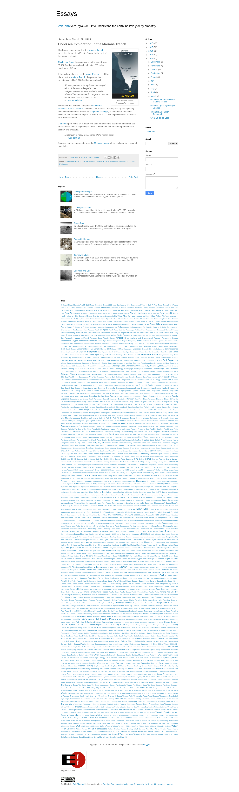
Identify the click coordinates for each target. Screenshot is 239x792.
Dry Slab (92, 404)
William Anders (106, 726)
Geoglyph (174, 443)
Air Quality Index (168, 310)
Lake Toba (76, 526)
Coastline (93, 377)
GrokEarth (63, 26)
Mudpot (175, 564)
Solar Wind (93, 655)
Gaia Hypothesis (126, 440)
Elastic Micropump (137, 415)
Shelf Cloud (152, 644)
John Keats (96, 509)
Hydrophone (94, 486)
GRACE (148, 459)
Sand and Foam (72, 636)
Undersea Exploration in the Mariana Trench (162, 100)
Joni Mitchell (159, 512)
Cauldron (165, 363)
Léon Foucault (120, 531)
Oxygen (74, 592)
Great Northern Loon (69, 464)
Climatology (127, 374)
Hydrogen (76, 486)
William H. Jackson (164, 726)
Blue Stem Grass (77, 355)
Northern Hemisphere (110, 578)
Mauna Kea (65, 553)
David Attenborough (146, 393)
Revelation (152, 622)
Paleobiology (66, 595)
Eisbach (120, 415)
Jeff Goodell (166, 503)
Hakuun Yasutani (67, 470)
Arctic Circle (148, 333)
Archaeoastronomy (68, 333)
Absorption (105, 307)
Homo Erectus (156, 478)
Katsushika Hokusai (140, 518)
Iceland (96, 489)
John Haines (87, 509)
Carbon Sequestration (76, 360)
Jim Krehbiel (84, 506)
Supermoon (164, 671)
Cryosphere (173, 388)
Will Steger (95, 726)
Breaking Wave (121, 355)
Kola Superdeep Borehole (168, 520)
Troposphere (154, 704)
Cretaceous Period (133, 388)
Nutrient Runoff (113, 581)
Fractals (169, 434)
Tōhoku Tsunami (172, 699)
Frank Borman (73, 138)
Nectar (144, 572)
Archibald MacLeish (83, 333)
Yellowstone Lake (83, 734)
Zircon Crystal (94, 737)
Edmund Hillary (115, 413)
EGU (99, 415)
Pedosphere (126, 597)
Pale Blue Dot (172, 592)
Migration (150, 556)
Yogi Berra (129, 734)
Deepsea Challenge (87, 161)
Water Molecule (172, 718)
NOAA (161, 575)
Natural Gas (167, 570)
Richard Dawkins (171, 622)
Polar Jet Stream (122, 608)
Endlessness (124, 418)
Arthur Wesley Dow (119, 335)
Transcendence (151, 701)
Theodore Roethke (149, 693)
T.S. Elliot (146, 677)
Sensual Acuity (80, 644)
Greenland (135, 464)
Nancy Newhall (115, 567)
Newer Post (64, 177)
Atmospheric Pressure (88, 341)
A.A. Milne (71, 307)
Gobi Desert (65, 459)
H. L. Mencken (167, 467)
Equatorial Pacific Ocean (103, 421)
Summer (86, 671)
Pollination (160, 608)
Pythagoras (144, 616)
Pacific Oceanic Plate (140, 592)
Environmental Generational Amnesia (164, 418)
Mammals (76, 545)
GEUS (152, 451)
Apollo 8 (106, 330)
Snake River (65, 652)
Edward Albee (173, 413)
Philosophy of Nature (90, 603)
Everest (75, 426)
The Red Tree (83, 690)
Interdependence (83, 495)
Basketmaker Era (161, 343)
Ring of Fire (120, 625)
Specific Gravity (147, 660)
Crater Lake (93, 388)
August (154, 77)
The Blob (158, 682)
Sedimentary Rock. (73, 641)
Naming (106, 567)
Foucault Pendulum (148, 434)
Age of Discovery (100, 310)
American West (152, 319)
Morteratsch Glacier (152, 561)
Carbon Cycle (166, 357)
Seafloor (122, 638)
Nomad (175, 575)
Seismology (150, 641)
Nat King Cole (72, 570)
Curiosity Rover (79, 391)
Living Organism (172, 534)
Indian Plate (173, 489)
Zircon (85, 737)
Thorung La (137, 696)
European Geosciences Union (139, 423)
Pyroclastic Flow (120, 616)
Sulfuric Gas (77, 671)
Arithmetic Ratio (79, 335)
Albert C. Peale (112, 313)
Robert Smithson (167, 627)
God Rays (99, 459)
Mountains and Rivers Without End (130, 564)
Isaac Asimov (168, 495)
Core (120, 385)
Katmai (103, 518)
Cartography (96, 363)
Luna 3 (95, 540)
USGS (122, 709)
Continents (138, 382)
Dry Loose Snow (81, 404)
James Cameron (75, 108)
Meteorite (89, 556)
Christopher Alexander (143, 369)
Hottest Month (109, 481)
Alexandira (104, 316)
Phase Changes (67, 603)
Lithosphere (145, 534)
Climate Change (69, 374)
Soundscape (83, 658)
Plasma (63, 608)
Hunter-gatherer (163, 484)
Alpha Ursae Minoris (92, 319)
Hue (134, 481)
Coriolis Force (133, 385)
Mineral (63, 559)
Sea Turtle (115, 638)
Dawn (86, 396)
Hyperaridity (139, 486)
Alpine (103, 319)
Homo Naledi (168, 478)
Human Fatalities (156, 481)
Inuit (137, 495)
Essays (66, 13)
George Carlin (166, 448)
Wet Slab (110, 723)
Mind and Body (172, 556)
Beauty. (127, 346)
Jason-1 (123, 503)
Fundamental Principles (86, 440)
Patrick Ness (153, 595)
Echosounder (164, 410)
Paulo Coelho (78, 597)
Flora (106, 432)
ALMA (73, 319)
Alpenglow (80, 319)
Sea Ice (80, 638)
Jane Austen (106, 503)
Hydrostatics (115, 486)
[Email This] (105, 157)
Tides (116, 699)
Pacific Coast (114, 592)
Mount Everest (93, 74)
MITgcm (112, 559)
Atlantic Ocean (109, 338)
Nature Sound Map (115, 572)
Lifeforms (69, 534)
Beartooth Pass (96, 346)
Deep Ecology (110, 396)
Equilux (117, 421)
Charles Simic (166, 366)
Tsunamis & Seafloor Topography (159, 113)
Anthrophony (88, 327)
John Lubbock (118, 509)
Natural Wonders (75, 572)
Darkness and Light (82, 271)
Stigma (156, 666)
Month (73, 561)
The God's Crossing (154, 685)
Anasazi (175, 319)
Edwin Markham (91, 415)
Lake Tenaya (66, 526)
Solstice (129, 655)
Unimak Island (172, 707)
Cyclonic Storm (144, 391)
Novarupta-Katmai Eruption (161, 578)
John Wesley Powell (128, 512)
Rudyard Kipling (172, 630)
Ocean (141, 581)
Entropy (146, 418)
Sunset (145, 671)
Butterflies (64, 357)
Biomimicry (65, 352)
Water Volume (76, 720)
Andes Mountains (153, 321)
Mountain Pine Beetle (108, 564)
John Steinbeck (93, 512)
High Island (104, 478)
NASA (124, 567)
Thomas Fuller (127, 696)
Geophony (90, 448)
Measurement (120, 553)
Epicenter (75, 421)
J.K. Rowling (168, 497)
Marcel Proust (146, 545)
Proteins (145, 614)
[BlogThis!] (109, 157)
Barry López (133, 343)
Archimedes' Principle (109, 333)
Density (175, 396)
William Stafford (114, 729)
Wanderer (121, 718)
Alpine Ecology (111, 319)
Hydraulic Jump (67, 486)
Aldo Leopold (166, 313)
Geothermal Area (106, 451)
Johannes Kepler (96, 506)
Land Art (84, 526)
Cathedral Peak (139, 363)
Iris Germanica (147, 495)
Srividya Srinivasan (68, 663)
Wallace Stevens (87, 718)
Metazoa (64, 556)
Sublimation (160, 669)
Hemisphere (65, 476)
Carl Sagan (168, 360)
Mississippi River (88, 559)
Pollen (153, 608)
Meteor (70, 556)
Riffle (113, 625)
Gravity (141, 462)
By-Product (73, 357)
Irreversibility (158, 495)
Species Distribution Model (86, 660)
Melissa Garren (140, 553)
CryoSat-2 (165, 388)
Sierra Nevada (172, 647)
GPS (136, 459)
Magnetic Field (112, 542)
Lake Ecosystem (125, 523)
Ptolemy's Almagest (92, 616)
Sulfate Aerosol (66, 671)
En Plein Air (114, 418)
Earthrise (116, 410)
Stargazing (145, 663)
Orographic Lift (123, 589)
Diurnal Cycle (98, 402)
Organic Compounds (155, 586)
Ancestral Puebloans (98, 321)
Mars (98, 550)
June (153, 85)
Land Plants (115, 526)
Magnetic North (125, 542)
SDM (176, 636)
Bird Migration (103, 352)
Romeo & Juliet (129, 630)
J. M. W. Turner (119, 497)
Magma (89, 542)
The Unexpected (96, 693)
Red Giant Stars (168, 619)
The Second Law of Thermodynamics (152, 690)
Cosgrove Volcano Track (163, 385)
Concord (106, 380)
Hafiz (176, 467)
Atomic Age (101, 341)
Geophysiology (110, 448)
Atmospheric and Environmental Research (144, 338)
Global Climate (123, 456)
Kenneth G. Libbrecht (74, 520)
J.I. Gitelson (157, 497)
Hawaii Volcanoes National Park (78, 473)
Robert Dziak (130, 627)
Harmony (118, 470)
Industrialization (118, 492)
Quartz (160, 616)
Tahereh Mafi (155, 677)
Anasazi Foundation (68, 321)
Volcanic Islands (74, 715)
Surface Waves (126, 674)
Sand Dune (93, 636)
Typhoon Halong (94, 707)
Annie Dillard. (168, 324)
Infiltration (128, 492)
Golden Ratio (120, 459)
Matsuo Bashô (141, 550)
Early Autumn (79, 407)
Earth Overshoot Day (131, 407)
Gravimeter (88, 462)
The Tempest (85, 693)
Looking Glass (115, 537)
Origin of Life (76, 589)
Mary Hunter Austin (108, 550)
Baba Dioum (78, 343)
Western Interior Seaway (82, 723)
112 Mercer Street (93, 305)
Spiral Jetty (173, 660)
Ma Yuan (167, 540)
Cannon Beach (127, 357)
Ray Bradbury (131, 619)
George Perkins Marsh (76, 451)
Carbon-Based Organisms (111, 360)
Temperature (80, 679)
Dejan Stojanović (150, 396)
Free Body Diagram (130, 437)
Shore (102, 647)
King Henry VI (140, 520)
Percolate (167, 597)
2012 (150, 58)
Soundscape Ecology (97, 658)
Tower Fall (141, 701)
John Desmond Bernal (155, 506)
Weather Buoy (153, 720)
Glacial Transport (156, 454)
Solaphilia (159, 652)
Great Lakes (173, 462)
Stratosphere (66, 669)
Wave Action (105, 720)
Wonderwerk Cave (68, 731)
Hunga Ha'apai (134, 484)
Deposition (65, 399)
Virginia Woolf (119, 712)
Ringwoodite (130, 625)
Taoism (63, 679)
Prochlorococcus (126, 614)
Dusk (106, 404)
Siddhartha (151, 647)
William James (81, 729)
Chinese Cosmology (115, 369)
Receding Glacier (142, 619)
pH (177, 600)
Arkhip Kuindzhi (91, 335)
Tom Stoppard (82, 701)
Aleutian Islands (92, 316)
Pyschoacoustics (132, 616)
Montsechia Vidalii (83, 561)
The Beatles (149, 682)
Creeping (101, 388)
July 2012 (125, 515)
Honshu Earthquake (85, 481)
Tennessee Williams (170, 679)
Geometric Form (79, 448)
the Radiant (72, 690)
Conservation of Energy (151, 380)
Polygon (175, 608)
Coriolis (124, 385)
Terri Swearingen (86, 682)
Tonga (109, 701)
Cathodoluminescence (153, 363)
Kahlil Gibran (160, 515)
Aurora (139, 341)
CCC (73, 366)
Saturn (153, 636)
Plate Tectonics (73, 608)
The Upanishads (109, 693)
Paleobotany (76, 595)
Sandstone (102, 636)
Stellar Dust (72, 666)
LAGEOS (98, 523)
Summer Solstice (111, 671)
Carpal (78, 363)
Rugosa (64, 633)
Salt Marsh (126, 633)
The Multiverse (113, 688)
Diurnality (107, 402)
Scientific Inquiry (168, 636)
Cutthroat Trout (92, 391)
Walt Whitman (100, 718)
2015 (150, 47)
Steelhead (169, 663)
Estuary (69, 423)
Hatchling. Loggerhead (169, 470)
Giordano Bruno (110, 454)
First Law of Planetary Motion (92, 432)
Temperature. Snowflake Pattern (150, 679)
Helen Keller (164, 473)
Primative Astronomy (84, 614)
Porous (97, 611)
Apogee (91, 330)
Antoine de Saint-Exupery (163, 327)
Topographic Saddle (119, 701)
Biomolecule (74, 352)
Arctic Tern (158, 333)
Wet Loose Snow (99, 723)
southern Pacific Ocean (153, 658)
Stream (106, 669)
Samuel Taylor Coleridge (168, 633)
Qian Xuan (153, 616)
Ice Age (147, 486)
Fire (151, 429)
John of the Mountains (159, 509)
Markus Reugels (90, 550)
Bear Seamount (74, 346)
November (155, 66)
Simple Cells (81, 649)
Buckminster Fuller (148, 354)
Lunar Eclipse (114, 540)
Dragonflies (156, 402)
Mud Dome (157, 564)
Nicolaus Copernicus (117, 575)
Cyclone (135, 391)
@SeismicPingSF (78, 305)
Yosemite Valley (139, 734)
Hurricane (174, 484)
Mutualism (64, 567)
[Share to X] (112, 157)
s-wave (80, 633)
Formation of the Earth (76, 434)
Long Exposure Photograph (99, 537)
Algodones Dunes (143, 316)
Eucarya (85, 423)
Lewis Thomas (165, 531)
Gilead (95, 454)
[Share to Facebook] (115, 157)
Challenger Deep (65, 62)
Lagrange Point (108, 523)
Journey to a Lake (82, 255)
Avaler (175, 341)
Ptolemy (80, 616)
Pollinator (167, 608)
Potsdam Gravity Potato (109, 611)
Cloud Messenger (153, 374)
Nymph (122, 581)
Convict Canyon (80, 385)
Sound (63, 658)
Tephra (68, 682)
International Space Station (111, 495)
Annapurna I (127, 324)
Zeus (81, 737)
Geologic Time (84, 445)
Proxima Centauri (69, 616)
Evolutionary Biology (93, 426)
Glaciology (92, 456)
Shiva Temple (73, 647)
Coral (116, 385)
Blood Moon (134, 352)
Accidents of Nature (118, 307)
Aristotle (69, 335)
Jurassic (149, 515)
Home (99, 177)
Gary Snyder (98, 443)
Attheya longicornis (114, 341)
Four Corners (161, 434)
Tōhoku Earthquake (157, 699)
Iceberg (67, 489)
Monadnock (65, 561)
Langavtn (140, 526)
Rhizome (160, 622)
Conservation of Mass (169, 380)
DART (122, 393)
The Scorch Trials (121, 690)
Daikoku (79, 393)
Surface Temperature (99, 674)
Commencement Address (78, 380)
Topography (132, 701)
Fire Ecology (158, 429)
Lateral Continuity (103, 528)
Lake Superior (163, 523)
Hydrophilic (85, 486)
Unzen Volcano (96, 710)
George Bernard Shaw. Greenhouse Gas (132, 448)
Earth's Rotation (96, 410)
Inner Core (151, 492)
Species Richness (133, 660)
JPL (109, 515)
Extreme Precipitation (167, 426)
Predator (132, 611)
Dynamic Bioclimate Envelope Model (131, 404)
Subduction (137, 669)
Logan (85, 537)
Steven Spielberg (134, 666)
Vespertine (86, 712)
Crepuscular (110, 388)
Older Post (133, 177)
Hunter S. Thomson (148, 484)
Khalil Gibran (105, 520)
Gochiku (80, 459)
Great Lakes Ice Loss (159, 118)
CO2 (62, 377)
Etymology (76, 423)
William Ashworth (119, 726)
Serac (119, 644)
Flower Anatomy (114, 432)
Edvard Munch (149, 413)
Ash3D (162, 335)
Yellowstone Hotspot (68, 734)
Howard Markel (120, 481)
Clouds (175, 374)
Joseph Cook (66, 515)
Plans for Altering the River (158, 605)
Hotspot (100, 481)
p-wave (81, 592)
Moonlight (99, 561)
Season (139, 638)
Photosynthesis (123, 603)
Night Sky (129, 575)
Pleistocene (95, 608)
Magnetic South (137, 542)
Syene (84, 677)
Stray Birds (99, 669)
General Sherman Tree (141, 443)
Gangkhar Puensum (68, 443)
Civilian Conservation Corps (119, 371)
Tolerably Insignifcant (69, 701)
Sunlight (132, 671)
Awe (71, 343)
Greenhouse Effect (109, 464)
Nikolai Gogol (138, 575)
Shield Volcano (164, 644)
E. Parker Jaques (169, 404)
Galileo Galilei (149, 440)
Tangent (175, 677)
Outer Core (160, 589)
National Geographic (118, 161)
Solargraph (102, 655)
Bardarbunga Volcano (110, 343)
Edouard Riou (126, 413)
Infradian (142, 492)
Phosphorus (103, 603)
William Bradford (132, 726)
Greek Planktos (96, 464)
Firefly (176, 429)
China (104, 369)
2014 (150, 51)
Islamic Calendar (80, 497)
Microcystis (134, 556)
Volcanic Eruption (163, 712)
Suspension (173, 674)
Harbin (111, 470)
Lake (117, 523)
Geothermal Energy (120, 451)
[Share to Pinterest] (118, 157)
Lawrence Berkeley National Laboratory (76, 531)
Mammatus (84, 545)
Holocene (131, 478)
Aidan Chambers (145, 310)
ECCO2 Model (153, 410)
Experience (132, 426)
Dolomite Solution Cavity (124, 402)
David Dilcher (168, 393)
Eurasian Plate (119, 423)
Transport (174, 701)
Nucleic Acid (81, 581)
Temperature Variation (129, 679)
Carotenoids (71, 363)
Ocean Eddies (162, 581)
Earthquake (107, 410)
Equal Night (89, 421)
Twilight (78, 707)
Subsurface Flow (172, 669)
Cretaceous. (145, 388)
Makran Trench (66, 545)
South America (111, 658)
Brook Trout (133, 355)
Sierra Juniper (160, 647)
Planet (121, 605)
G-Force (98, 440)
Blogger (146, 744)
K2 (153, 515)
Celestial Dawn (81, 366)
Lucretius (158, 537)
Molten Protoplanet (150, 559)
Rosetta (151, 630)
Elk (177, 415)
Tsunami (167, 704)
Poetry (112, 608)
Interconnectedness (68, 495)
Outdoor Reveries (148, 589)
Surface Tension (114, 674)
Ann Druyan (117, 324)
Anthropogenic (123, 327)
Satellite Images (144, 636)
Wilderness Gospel (68, 726)
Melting (158, 553)
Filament (134, 429)
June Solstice (134, 515)
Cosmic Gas (69, 388)
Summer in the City (96, 671)
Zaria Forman (66, 737)
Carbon (157, 357)
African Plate (85, 310)
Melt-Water (151, 553)
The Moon (104, 688)
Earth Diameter (117, 407)
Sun (119, 671)
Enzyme (64, 421)
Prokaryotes (137, 614)
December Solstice (96, 396)
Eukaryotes (93, 423)
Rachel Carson (84, 619)
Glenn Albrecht (112, 456)
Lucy (164, 537)
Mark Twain (78, 550)
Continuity (147, 382)
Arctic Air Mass (138, 333)
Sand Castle (83, 636)
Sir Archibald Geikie (93, 649)
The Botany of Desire (69, 685)
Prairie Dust (79, 223)
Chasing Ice (72, 369)
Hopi (95, 481)
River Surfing (107, 627)
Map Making (131, 545)
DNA (113, 402)
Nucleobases (91, 581)
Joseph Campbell (171, 512)
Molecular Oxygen (135, 559)
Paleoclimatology (104, 595)
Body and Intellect (107, 355)
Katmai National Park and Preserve (119, 518)
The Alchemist (124, 682)
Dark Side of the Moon (110, 393)
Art (99, 335)
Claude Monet (166, 371)
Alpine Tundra (134, 319)
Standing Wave (95, 663)
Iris (141, 495)
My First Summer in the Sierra (81, 567)
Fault (94, 429)
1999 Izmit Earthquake (117, 305)
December (155, 62)
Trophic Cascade (99, 704)
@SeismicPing (66, 305)
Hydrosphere (105, 486)
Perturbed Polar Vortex (144, 600)
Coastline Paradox (104, 377)
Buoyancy (163, 355)
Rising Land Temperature (163, 625)
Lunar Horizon (125, 540)
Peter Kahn (157, 600)
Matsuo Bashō (153, 550)
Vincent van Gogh (97, 712)
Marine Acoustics (131, 548)
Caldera (88, 357)
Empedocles (75, 418)
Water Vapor (65, 720)
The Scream (133, 690)
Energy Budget (136, 418)
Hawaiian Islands (97, 473)
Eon (69, 421)
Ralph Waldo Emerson (106, 619)
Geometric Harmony (83, 239)
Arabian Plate (140, 330)
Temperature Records (112, 679)
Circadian (81, 371)
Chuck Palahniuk (171, 369)
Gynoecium (157, 467)
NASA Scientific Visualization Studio (141, 567)
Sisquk (134, 649)
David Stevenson (76, 396)
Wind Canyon (139, 729)
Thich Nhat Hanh (91, 696)
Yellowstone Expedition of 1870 (166, 731)
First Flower (76, 432)
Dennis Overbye (165, 396)
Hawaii (63, 473)
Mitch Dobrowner (102, 559)
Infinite (135, 492)
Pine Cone (95, 605)
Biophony (82, 352)
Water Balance (150, 718)
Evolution (82, 426)
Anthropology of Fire (137, 327)
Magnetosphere (150, 542)
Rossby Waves (160, 630)
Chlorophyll (128, 369)
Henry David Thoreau (95, 475)
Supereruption (153, 671)
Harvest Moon (140, 470)
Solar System (84, 655)
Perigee (175, 597)
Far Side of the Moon (82, 429)
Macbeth (175, 540)
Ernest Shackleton (160, 421)
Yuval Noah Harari (171, 734)
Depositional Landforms (79, 399)
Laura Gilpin (115, 528)
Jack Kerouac (88, 500)
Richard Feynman (68, 625)
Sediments (98, 641)
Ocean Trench (77, 584)
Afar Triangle (75, 310)
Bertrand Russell (83, 349)
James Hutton (156, 500)
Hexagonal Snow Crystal (70, 478)
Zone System (105, 737)
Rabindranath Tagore (69, 619)
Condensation (114, 380)
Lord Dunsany (127, 537)
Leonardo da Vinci (134, 531)
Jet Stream (75, 506)
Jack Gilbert (70, 500)
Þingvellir (123, 737)
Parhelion (140, 595)
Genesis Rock (156, 443)
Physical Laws (150, 603)
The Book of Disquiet (170, 682)
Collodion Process (135, 377)
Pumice (110, 616)
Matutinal (174, 550)
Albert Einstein (137, 313)
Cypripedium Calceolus (159, 391)
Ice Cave (154, 486)
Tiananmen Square (87, 699)
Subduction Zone (149, 669)
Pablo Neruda (89, 592)
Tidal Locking (109, 699)
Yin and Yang (118, 734)
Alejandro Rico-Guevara (76, 316)
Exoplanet (106, 426)
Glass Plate (101, 456)
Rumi (69, 633)
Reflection (80, 622)
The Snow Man (73, 693)
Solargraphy (111, 655)
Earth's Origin (83, 410)
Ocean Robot (173, 581)
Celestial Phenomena (95, 366)
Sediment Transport (150, 638)
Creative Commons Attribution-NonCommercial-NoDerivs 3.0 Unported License (138, 784)
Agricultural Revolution (129, 310)
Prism (117, 614)
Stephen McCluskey (118, 666)
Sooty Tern (158, 655)
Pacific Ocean (125, 592)
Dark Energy (87, 393)
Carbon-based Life (93, 360)
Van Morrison (155, 710)
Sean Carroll (131, 638)
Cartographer (87, 363)
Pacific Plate (154, 592)
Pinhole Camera (106, 605)
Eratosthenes (135, 421)
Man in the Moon (95, 545)
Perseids (92, 600)
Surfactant (137, 674)
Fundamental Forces (68, 440)
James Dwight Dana (142, 500)
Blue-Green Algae (92, 355)
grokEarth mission (94, 467)
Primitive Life (97, 614)
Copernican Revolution (104, 385)
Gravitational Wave (130, 462)
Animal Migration (99, 324)
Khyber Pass (115, 520)
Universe (86, 710)
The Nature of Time (144, 688)
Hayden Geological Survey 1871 (117, 473)
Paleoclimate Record (89, 595)
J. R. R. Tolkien (132, 497)
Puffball (103, 616)
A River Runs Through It (161, 305)
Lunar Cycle (103, 540)
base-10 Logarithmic (146, 343)
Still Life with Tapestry (169, 666)
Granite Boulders (67, 462)
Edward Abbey (161, 413)
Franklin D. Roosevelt (114, 437)
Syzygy (139, 677)
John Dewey (169, 506)
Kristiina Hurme (66, 523)
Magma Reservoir (99, 542)
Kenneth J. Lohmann (91, 520)
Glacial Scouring (142, 454)
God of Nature (89, 459)
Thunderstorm (74, 699)
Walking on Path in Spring (148, 715)
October (154, 69)
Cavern (68, 366)
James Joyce (167, 500)
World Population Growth (117, 731)
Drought (71, 404)
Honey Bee (72, 481)
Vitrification (129, 712)
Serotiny (125, 644)
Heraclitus (146, 476)
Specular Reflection (160, 660)
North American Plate (83, 578)
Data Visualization (131, 393)
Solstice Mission (138, 655)
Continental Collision (68, 382)
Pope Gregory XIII (72, 611)
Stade (78, 663)
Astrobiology (69, 338)
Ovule (63, 592)
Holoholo (139, 478)
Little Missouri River (158, 534)
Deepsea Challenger (98, 111)
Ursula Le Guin (108, 710)
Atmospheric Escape (170, 338)
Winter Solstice (160, 729)
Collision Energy (122, 377)
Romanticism (92, 630)
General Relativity (125, 443)
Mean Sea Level (107, 553)
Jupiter (142, 515)
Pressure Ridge (164, 611)
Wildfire (79, 726)
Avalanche (169, 341)
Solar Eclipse (168, 652)
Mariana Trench (96, 50)
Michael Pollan (123, 556)
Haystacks (134, 473)
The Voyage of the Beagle (127, 693)
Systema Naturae (116, 677)
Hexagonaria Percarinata (90, 478)
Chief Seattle (95, 369)
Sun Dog (125, 671)
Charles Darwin (132, 366)
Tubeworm (70, 707)
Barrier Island (124, 343)
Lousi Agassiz (149, 537)
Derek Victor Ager (95, 399)
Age (91, 310)
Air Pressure (156, 310)
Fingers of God (143, 429)
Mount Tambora (93, 564)
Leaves (111, 531)
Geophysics (99, 448)
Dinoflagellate (73, 402)
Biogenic (145, 349)
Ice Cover (162, 486)
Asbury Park (150, 335)
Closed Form (141, 374)
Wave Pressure (135, 720)
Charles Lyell (155, 366)
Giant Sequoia (66, 454)
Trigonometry (87, 704)
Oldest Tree (145, 584)
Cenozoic (107, 366)
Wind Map (150, 729)
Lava (137, 528)
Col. (113, 377)
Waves (144, 720)
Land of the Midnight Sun (99, 526)
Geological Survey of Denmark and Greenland (108, 445)
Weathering (163, 720)
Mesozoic (164, 553)
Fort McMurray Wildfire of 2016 (97, 434)
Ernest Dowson (147, 421)
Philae (79, 603)
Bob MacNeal (79, 784)
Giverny (120, 454)
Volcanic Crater (149, 712)
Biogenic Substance (156, 349)
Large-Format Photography (162, 526)
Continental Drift (83, 382)
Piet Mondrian (173, 603)
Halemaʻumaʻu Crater (92, 470)
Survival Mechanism (148, 674)
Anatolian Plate (83, 321)
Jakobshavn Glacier (127, 500)
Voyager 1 (107, 715)
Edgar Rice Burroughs (100, 413)
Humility (94, 484)
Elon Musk (65, 418)
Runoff (74, 633)
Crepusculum (121, 388)
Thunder (155, 696)
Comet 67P (168, 377)
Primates (73, 614)
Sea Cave (64, 638)
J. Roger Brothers (146, 497)
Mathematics (130, 550)
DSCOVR (100, 404)
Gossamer (129, 459)
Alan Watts (69, 313)
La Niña (91, 523)
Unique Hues (66, 710)
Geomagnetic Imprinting (136, 445)
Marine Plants (172, 548)
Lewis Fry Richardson (150, 531)
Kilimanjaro (130, 520)
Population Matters (87, 611)
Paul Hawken (66, 597)
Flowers (124, 432)
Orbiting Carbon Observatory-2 (135, 586)
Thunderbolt (163, 696)
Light (82, 534)
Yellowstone (132, 731)
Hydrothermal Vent (127, 486)
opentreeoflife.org (107, 586)
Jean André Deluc (142, 503)
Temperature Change (94, 679)
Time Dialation (129, 699)
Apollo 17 (98, 330)
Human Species (67, 484)
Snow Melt (104, 652)
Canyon (136, 357)
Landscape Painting (128, 526)
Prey (67, 614)
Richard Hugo (94, 625)
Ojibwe (124, 584)
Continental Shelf (109, 382)
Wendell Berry (66, 723)
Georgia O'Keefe (92, 451)
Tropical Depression (127, 704)
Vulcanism (123, 715)
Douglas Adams (146, 402)
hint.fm (124, 478)
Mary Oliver (121, 550)
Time (121, 699)
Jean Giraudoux (156, 503)
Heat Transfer (143, 473)
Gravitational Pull (116, 462)
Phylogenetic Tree (137, 603)
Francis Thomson (88, 437)
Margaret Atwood (73, 548)
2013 (150, 55)
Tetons (95, 682)
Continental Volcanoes (125, 382)
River (99, 627)
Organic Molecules (171, 586)
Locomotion (65, 537)
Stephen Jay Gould (102, 666)
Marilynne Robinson (116, 548)
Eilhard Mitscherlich (109, 415)
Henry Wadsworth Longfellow (129, 476)
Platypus (87, 608)
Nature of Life (102, 572)
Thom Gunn (103, 696)
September (156, 73)
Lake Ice (153, 523)
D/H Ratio (71, 393)
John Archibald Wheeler (113, 506)
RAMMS (122, 619)
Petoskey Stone (169, 600)
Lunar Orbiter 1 (138, 540)
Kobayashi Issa (152, 520)
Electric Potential (151, 415)
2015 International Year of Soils (139, 305)
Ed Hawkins (74, 413)
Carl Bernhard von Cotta (132, 360)
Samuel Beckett (153, 633)
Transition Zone (164, 701)
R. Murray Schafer (171, 616)
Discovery (82, 402)
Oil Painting (117, 584)
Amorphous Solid (164, 319)
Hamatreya (104, 470)
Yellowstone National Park (101, 734)
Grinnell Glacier (81, 467)
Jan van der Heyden (93, 503)
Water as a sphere (137, 718)
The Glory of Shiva (140, 685)
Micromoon (142, 556)
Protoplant (168, 614)
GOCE (73, 459)
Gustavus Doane (132, 467)
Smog (158, 649)
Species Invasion (118, 660)
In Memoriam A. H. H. (141, 489)
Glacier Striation (82, 456)
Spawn (72, 660)
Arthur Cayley (105, 335)
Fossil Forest (119, 434)
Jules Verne (116, 515)
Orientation (65, 589)
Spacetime (65, 660)
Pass (146, 595)
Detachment (112, 399)
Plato (82, 608)
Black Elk (112, 352)
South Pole (139, 658)
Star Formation (126, 663)
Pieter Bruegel (66, 605)
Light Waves (99, 534)
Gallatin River (160, 440)
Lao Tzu (148, 526)
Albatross (101, 313)
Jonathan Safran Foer (145, 512)
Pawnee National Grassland (95, 597)
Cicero (74, 371)
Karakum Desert (67, 518)
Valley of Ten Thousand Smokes (137, 710)
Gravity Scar (162, 462)
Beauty (120, 346)
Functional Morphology (169, 437)
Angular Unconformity (84, 324)
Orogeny (99, 589)
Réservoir (136, 622)
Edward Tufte (66, 415)
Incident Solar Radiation (159, 489)
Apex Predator (74, 330)
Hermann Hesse (172, 476)
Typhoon (84, 707)
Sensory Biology (67, 644)
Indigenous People (68, 492)
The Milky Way (93, 688)
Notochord (142, 578)
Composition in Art (95, 380)
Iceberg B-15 (75, 489)
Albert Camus (123, 313)
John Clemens (127, 506)
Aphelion (83, 330)
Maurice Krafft (76, 553)
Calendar (95, 357)
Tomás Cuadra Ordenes (97, 701)
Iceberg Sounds (87, 489)
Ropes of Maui (141, 630)
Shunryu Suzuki (123, 647)
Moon (92, 561)
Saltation (142, 633)
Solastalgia (121, 655)
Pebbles (118, 597)
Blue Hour (164, 352)
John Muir (143, 509)
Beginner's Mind (136, 346)
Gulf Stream (106, 467)
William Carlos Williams (147, 726)
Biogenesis (137, 349)
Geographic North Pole (70, 445)
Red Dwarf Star (155, 619)
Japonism (115, 503)
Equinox (123, 421)
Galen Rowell (138, 440)
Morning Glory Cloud (124, 561)
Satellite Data (132, 636)
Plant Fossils (173, 605)
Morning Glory (109, 561)
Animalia (109, 324)
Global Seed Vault (171, 456)
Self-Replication (161, 641)
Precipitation (124, 611)
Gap (78, 443)
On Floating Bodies (80, 586)
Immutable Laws (105, 489)
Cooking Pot (90, 385)
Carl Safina (157, 360)
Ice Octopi (171, 486)
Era (128, 421)
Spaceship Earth (170, 657)
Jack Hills (79, 500)
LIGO (114, 534)
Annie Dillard (156, 324)
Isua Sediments (93, 497)
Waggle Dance (132, 715)
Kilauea (123, 520)
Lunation (148, 540)
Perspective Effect (110, 600)
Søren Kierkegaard (170, 655)
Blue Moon (65, 355)
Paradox (126, 595)
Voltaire (100, 715)
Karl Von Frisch (79, 518)
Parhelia (133, 595)
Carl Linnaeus (147, 360)
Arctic (129, 333)
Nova (149, 578)
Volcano (93, 715)
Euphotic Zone (105, 423)
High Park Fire (115, 478)
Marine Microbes (144, 548)
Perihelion (64, 600)
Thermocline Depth (77, 696)
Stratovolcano (76, 669)
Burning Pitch (172, 355)
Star (117, 663)
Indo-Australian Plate (85, 492)
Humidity (86, 484)
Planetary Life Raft (132, 605)
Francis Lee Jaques (73, 437)
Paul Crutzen (173, 595)
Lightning (108, 534)
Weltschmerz (173, 720)
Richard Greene (82, 625)
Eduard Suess (138, 413)
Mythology (98, 567)
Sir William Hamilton (123, 649)
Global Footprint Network (139, 456)
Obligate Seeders (131, 581)
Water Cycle (161, 718)
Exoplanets (114, 426)
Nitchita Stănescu (150, 575)
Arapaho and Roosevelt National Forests (162, 330)
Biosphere (92, 351)
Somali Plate (149, 655)
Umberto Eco (132, 707)
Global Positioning (156, 456)
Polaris (141, 608)
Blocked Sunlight (122, 352)
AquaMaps (130, 330)
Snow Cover (75, 652)
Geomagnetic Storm (170, 445)
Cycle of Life (115, 391)
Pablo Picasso (102, 592)
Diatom (166, 399)
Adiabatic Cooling (141, 307)
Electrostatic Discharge (166, 415)
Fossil (111, 434)
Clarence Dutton (136, 371)
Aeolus (167, 307)
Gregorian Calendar (156, 464)
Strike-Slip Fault (122, 669)
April (153, 92)
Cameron (62, 123)
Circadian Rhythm (91, 371)
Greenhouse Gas (123, 464)
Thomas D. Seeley (115, 696)
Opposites (119, 586)
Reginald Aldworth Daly (103, 622)
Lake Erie (136, 523)
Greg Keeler (143, 464)
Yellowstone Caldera (145, 731)
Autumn (146, 341)
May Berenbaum (94, 553)
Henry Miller (112, 476)
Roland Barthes (72, 630)
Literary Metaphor (132, 534)
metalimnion (173, 553)
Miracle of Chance (74, 559)
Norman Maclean (67, 578)
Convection (68, 385)
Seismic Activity (114, 641)
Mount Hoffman (167, 561)
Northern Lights (126, 578)
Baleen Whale (89, 343)
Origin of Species (89, 589)
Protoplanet (158, 614)
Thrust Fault (147, 696)
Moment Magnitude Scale (168, 559)
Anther (69, 327)
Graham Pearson (158, 459)
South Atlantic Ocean (126, 658)
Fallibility (71, 429)
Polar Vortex (133, 608)
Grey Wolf (71, 467)
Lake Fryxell (145, 523)
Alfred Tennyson (129, 316)
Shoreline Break (111, 647)
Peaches (110, 597)
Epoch (81, 421)
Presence (140, 611)
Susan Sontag (162, 674)
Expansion (123, 426)
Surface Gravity (84, 674)
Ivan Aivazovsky (106, 497)
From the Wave (154, 437)
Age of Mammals (113, 310)
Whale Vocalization (122, 723)
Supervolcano (72, 674)
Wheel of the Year (158, 723)
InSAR (158, 492)
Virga (107, 712)
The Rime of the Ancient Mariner (101, 690)
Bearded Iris (85, 346)
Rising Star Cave (84, 627)
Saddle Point (88, 633)
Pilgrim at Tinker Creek (81, 605)
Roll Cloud (82, 630)
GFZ (157, 451)
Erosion (171, 421)
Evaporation (66, 426)
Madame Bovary (67, 542)
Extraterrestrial (142, 426)
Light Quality (89, 534)
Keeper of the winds (165, 518)
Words (77, 731)
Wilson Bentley (127, 729)
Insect (164, 492)
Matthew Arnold (165, 550)
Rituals (93, 627)
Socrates (138, 652)
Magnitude (161, 542)
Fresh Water (143, 437)
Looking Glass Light (82, 207)
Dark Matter (96, 393)
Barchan (98, 343)
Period (71, 600)
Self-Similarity (173, 641)
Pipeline (116, 605)
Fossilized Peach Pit (132, 434)
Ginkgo (101, 454)
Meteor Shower (80, 556)
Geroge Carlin (144, 451)
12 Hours (103, 305)
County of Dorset (81, 388)
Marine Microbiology (159, 548)
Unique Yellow (76, 710)
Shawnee (144, 644)
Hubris (129, 481)
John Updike (115, 512)
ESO (63, 423)
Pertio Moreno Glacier (126, 600)
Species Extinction (104, 660)
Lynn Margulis (157, 540)
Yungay (161, 734)
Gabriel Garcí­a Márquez (111, 440)
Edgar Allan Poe (85, 413)
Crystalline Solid (67, 391)
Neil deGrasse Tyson (157, 572)
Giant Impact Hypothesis (168, 451)
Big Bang (94, 349)
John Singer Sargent (79, 512)
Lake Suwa (173, 523)
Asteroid (168, 335)
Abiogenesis (81, 307)
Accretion (130, 307)
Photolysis (112, 603)
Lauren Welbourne (128, 528)
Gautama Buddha (111, 443)
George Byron (154, 448)
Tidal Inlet (99, 699)
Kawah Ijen (153, 518)
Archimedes (95, 333)
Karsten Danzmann (93, 518)
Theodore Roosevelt (164, 693)
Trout (162, 704)
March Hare (157, 545)
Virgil (111, 712)
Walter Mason (111, 718)
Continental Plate (96, 382)
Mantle (123, 545)
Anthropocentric (111, 327)
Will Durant (86, 726)
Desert (105, 399)
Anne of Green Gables (140, 324)
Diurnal (89, 402)
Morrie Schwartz (139, 561)
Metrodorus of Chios (109, 556)
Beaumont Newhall (110, 346)
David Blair (159, 393)
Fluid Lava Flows (145, 432)
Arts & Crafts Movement (136, 335)
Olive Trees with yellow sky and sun (164, 584)
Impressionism (128, 489)
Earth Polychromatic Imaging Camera (153, 407)
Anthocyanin (77, 327)
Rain (93, 619)
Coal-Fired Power (71, 377)
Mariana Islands (88, 548)
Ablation (89, 307)
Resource (143, 622)
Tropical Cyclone (113, 704)
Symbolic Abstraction (94, 677)
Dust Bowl (113, 404)
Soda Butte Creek (148, 652)
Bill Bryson (102, 349)
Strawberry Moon (88, 669)
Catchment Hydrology (124, 363)
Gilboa (74, 454)
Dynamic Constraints (154, 404)
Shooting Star (93, 647)
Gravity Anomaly (151, 462)
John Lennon (107, 509)
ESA (176, 421)
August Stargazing (129, 341)
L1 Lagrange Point (80, 523)
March (154, 96)
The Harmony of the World (76, 688)
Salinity (112, 633)
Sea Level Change (91, 638)
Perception (159, 597)
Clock (134, 374)
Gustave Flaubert (118, 467)
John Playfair (173, 509)
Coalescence (84, 377)
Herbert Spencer (157, 476)
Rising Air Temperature (144, 625)
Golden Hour (109, 459)
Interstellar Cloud (128, 495)
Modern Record (121, 559)
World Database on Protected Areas (94, 731)
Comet (160, 377)
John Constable (140, 506)
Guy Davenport (146, 467)
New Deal (170, 572)
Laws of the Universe (100, 531)
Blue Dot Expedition (152, 352)
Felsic (98, 429)
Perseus (99, 600)
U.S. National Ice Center (110, 707)
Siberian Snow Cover (138, 647)
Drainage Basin (167, 402)
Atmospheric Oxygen (83, 192)
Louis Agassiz (138, 537)
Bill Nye (120, 349)
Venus (163, 710)
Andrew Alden (166, 321)
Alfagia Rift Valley (115, 316)
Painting (163, 592)
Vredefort (115, 715)
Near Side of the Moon (133, 572)
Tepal (63, 682)
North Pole (97, 578)
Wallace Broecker (165, 715)
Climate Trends (116, 374)
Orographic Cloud (110, 589)
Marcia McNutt (167, 545)
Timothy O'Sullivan (142, 699)
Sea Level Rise (104, 638)
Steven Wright (147, 666)
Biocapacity (128, 349)
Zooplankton (115, 737)
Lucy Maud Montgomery (82, 540)
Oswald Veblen (135, 589)
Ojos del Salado (134, 584)
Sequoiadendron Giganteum (106, 644)
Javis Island (130, 503)
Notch (135, 578)
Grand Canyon (172, 459)
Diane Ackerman (149, 399)
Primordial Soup (108, 614)
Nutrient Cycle (102, 581)
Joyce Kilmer (102, 515)
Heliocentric (173, 473)
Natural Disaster (155, 570)
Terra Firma (75, 682)
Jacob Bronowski (100, 500)
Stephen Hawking (85, 666)
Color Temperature (150, 377)
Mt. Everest (148, 564)
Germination (133, 451)
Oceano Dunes (100, 584)
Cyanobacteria (104, 391)
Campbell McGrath (113, 357)
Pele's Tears (136, 597)
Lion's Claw (121, 534)
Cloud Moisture (166, 374)
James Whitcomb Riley (76, 503)
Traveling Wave (67, 704)
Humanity (78, 484)
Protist (151, 614)
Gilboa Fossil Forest (85, 454)
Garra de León (86, 443)
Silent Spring (71, 649)
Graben (141, 459)
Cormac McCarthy (146, 385)
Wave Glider (124, 720)
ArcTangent (122, 333)
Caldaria (81, 357)
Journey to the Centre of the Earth (84, 515)
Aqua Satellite (119, 330)
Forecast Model (167, 432)
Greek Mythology (83, 464)
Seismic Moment (127, 641)
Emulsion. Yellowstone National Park (95, 418)
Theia (139, 693)
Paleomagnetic (116, 595)
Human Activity (142, 481)
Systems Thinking (130, 677)
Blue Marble (173, 352)
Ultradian (123, 707)
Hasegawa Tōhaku (153, 470)
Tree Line (78, 704)
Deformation (137, 396)
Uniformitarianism (160, 707)
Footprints (156, 432)
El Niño (127, 415)
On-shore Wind (94, 586)
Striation (113, 669)
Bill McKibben (112, 349)
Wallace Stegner (74, 718)
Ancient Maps (139, 321)
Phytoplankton (161, 603)
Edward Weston (78, 415)
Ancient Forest (128, 321)
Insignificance (173, 492)
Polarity (147, 608)
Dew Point (138, 399)
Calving (103, 357)
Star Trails (136, 663)
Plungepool (105, 608)
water (127, 718)
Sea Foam (73, 638)
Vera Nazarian (75, 712)
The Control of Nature (124, 685)
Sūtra (63, 677)
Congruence (125, 380)
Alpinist (143, 319)
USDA (116, 710)
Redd (73, 622)
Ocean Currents (150, 581)
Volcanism (85, 715)
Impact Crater (117, 489)
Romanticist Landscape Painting (110, 630)
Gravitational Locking (101, 462)
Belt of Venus (163, 346)
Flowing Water (133, 432)
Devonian (130, 399)
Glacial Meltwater (129, 454)
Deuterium (122, 399)
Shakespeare (134, 644)
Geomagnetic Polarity (153, 445)
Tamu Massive (166, 677)
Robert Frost (141, 627)
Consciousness (136, 380)
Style (131, 669)
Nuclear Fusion (71, 581)
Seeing (105, 641)
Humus (125, 484)
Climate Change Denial (87, 374)
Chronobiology (158, 369)
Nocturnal (168, 575)
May (153, 88)
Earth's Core (72, 410)
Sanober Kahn (112, 636)
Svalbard (69, 677)
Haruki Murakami (128, 470)
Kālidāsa (175, 515)
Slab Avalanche (143, 649)
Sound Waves (72, 658)
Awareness (65, 343)
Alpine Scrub (123, 319)
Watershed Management (91, 720)
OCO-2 (109, 584)
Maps (138, 545)
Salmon (118, 633)
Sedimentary (163, 638)
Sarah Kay (123, 636)
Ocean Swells (66, 584)
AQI (111, 330)
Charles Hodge (144, 366)
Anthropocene (99, 327)
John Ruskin (65, 512)
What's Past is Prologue (140, 723)
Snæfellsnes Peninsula (169, 649)
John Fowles (76, 509)
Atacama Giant (96, 338)
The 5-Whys (114, 682)
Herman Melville (74, 100)
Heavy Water (154, 473)
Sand (63, 636)
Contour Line (156, 382)
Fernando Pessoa (123, 429)
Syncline (106, 677)
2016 (150, 43)
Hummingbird (102, 484)
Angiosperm (71, 324)
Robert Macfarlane (153, 627)
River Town (116, 627)
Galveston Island (171, 440)
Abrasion (96, 307)
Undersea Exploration (145, 707)
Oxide (68, 592)
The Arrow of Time (137, 682)
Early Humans (90, 407)
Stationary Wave (157, 663)
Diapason (159, 399)
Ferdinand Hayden (108, 429)
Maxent (84, 553)
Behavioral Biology (150, 346)
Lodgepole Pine (76, 537)
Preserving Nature (151, 611)
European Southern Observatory (165, 423)
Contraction (165, 382)
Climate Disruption (103, 374)
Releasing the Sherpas (123, 622)
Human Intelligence (170, 481)
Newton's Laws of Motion (90, 575)
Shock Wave (83, 647)
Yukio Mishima (151, 734)
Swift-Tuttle (77, 677)
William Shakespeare (97, 729)
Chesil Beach (84, 369)
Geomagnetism (66, 448)
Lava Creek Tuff (146, 528)
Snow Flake (95, 652)
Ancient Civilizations (114, 321)
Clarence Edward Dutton (151, 371)
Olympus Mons (66, 586)
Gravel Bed (79, 462)
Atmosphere (121, 338)
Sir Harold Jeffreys (108, 649)
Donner (136, 402)
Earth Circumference (103, 407)
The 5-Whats (103, 682)
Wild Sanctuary (172, 723)
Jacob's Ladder (113, 500)
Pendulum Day (148, 597)
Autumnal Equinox (157, 341)
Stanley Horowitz (108, 663)
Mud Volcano (167, 564)
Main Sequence (172, 542)
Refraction (89, 622)
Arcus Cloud (168, 333)
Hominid (146, 478)
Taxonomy (70, 679)
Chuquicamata (66, 371)
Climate (175, 371)
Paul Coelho (163, 595)
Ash (157, 335)
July (153, 81)
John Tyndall (105, 512)
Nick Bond (105, 575)
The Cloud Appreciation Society (103, 685)
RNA (123, 627)
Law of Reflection (171, 528)
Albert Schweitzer (152, 313)
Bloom (141, 352)
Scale (159, 636)
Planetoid (143, 605)
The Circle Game (84, 685)
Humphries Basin (114, 484)
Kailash (168, 515)
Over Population (172, 589)
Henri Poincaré (76, 476)
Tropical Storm (142, 704)
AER (172, 307)
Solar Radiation (72, 655)
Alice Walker (156, 316)
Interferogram (95, 495)
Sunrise (139, 671)
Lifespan (76, 534)
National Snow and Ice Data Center (134, 570)
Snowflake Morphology (125, 652)
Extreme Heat (153, 426)
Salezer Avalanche (101, 633)
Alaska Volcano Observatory (86, 313)
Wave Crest (115, 720)
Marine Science (67, 550)
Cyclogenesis (126, 391)
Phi (75, 603)
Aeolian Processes (156, 307)
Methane (97, 556)
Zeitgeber (75, 737)
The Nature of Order (128, 688)
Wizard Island (172, 729)
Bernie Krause (71, 349)
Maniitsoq (115, 545)
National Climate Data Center (90, 570)
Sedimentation (87, 641)
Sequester (90, 644)
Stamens (85, 663)
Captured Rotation (147, 357)
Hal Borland (78, 470)
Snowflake (112, 652)
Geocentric (166, 443)
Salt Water (135, 633)
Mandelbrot (107, 545)
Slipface (152, 649)
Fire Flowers (168, 429)
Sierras (63, 649)
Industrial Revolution (102, 492)
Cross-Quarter (155, 388)
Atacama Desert (82, 338)
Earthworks (124, 410)
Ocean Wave (89, 584)
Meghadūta (130, 553)
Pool (62, 611)
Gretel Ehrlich (169, 464)
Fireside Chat (66, 432)
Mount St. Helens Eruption (77, 564)
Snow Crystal (85, 652)
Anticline (149, 327)
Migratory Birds (160, 556)
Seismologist (140, 641)
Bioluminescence (171, 349)
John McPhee (129, 509)
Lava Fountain (158, 528)
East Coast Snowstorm (138, 410)
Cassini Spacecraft (109, 363)
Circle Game (103, 371)
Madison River (79, 542)
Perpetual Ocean (81, 600)
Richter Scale (105, 625)
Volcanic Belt (138, 712)
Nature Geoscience (89, 572)
